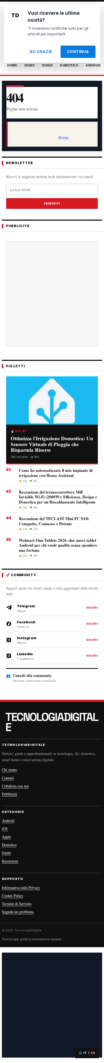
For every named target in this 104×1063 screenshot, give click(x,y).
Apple (6, 836)
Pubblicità (9, 794)
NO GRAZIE (41, 51)
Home (63, 137)
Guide (6, 852)
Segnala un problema (18, 911)
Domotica (9, 844)
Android (8, 820)
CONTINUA (78, 51)
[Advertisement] (52, 294)
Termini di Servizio (16, 903)
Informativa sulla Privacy (21, 887)
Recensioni (10, 861)
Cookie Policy (12, 895)
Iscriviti (52, 203)
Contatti (8, 777)
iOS (5, 828)
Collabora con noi (15, 785)
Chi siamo (9, 769)
